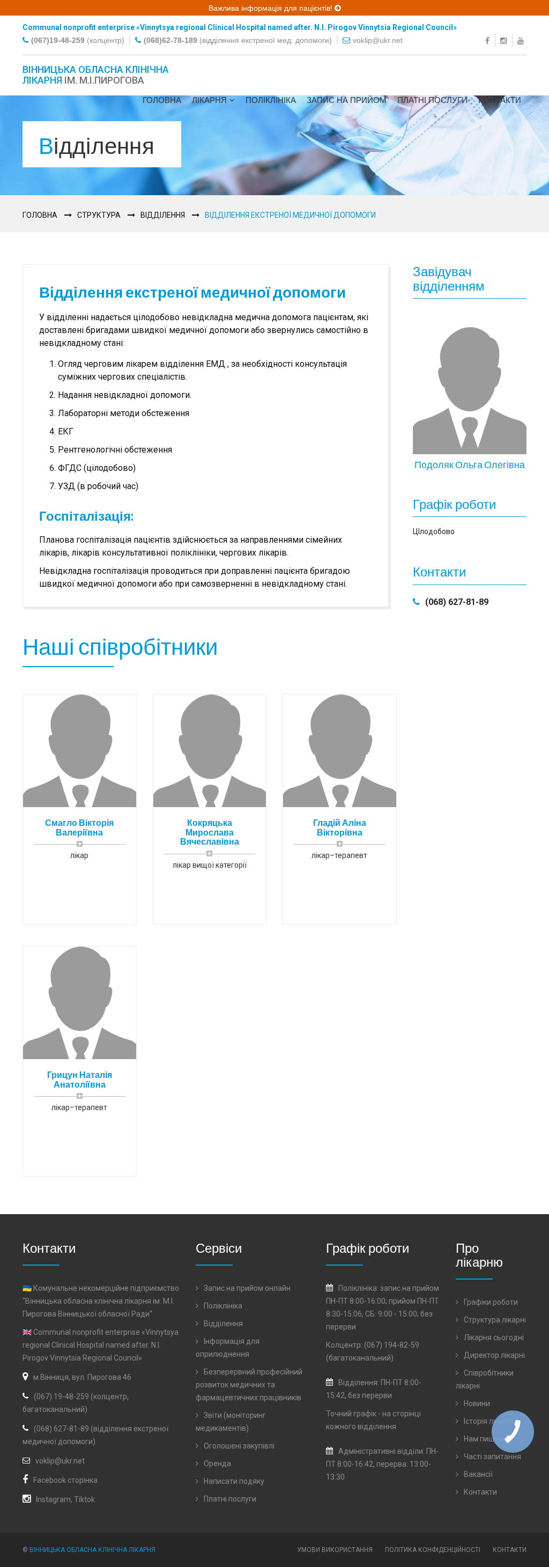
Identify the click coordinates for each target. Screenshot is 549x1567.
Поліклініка (271, 100)
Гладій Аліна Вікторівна (339, 827)
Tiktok (84, 1499)
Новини (476, 1403)
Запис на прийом (347, 100)
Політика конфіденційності (432, 1550)
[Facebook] (488, 40)
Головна (162, 100)
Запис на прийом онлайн (246, 1288)
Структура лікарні (494, 1319)
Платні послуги (432, 100)
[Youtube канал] (521, 40)
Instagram (53, 1499)
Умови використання (335, 1550)
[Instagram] (504, 40)
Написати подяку (233, 1481)
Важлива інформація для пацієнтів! (272, 8)
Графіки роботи (490, 1302)
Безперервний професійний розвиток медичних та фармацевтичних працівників (249, 1385)
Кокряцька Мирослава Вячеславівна (209, 831)
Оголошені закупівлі (238, 1446)
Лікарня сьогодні (493, 1337)
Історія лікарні (487, 1421)
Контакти (499, 100)
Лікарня (209, 100)
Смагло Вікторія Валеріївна (79, 827)
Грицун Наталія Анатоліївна (79, 1079)
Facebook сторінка (65, 1480)
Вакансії (477, 1474)
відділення (377, 1426)
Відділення (162, 215)
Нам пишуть (484, 1439)
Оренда (216, 1463)
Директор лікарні (493, 1355)
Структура (99, 215)
